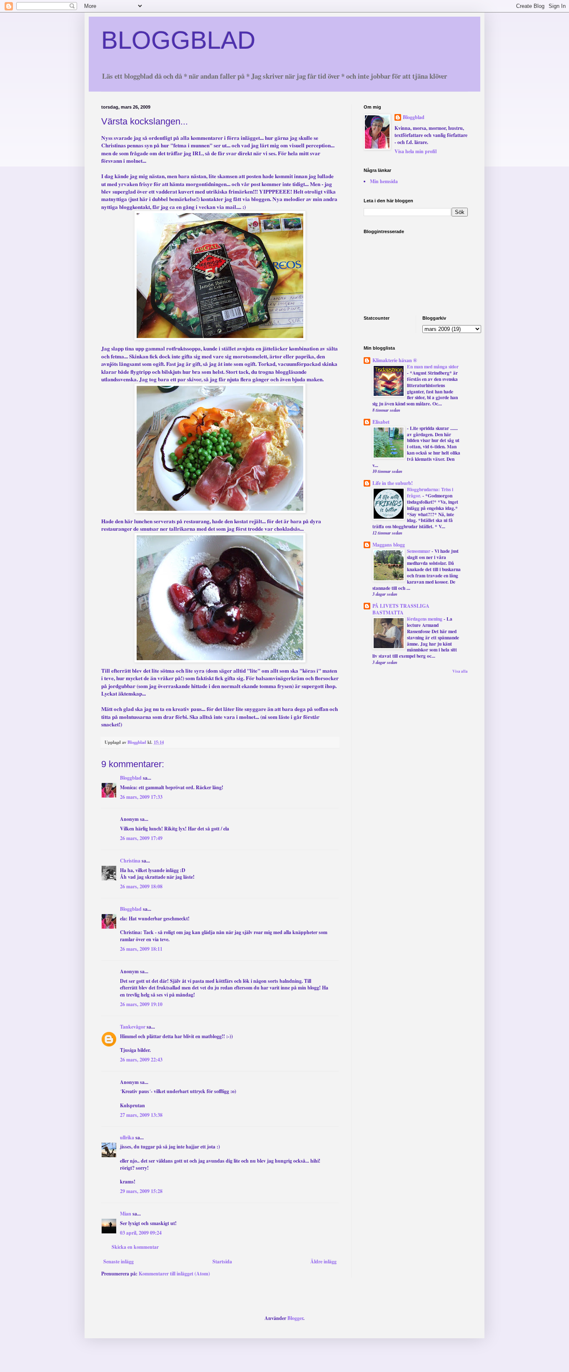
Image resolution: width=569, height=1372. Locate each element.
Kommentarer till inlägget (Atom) (174, 1273)
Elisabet (380, 421)
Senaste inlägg (118, 1261)
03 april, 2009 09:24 (141, 1232)
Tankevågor (132, 1026)
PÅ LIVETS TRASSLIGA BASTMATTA (400, 609)
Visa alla (460, 671)
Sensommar (419, 550)
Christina (130, 860)
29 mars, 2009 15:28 (141, 1191)
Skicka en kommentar (135, 1246)
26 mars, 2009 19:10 (141, 1004)
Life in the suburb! (392, 483)
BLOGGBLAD (178, 40)
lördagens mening (425, 618)
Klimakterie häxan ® (394, 360)
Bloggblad (131, 777)
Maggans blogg (388, 544)
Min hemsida (384, 181)
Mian (125, 1213)
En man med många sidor (433, 366)
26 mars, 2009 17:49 (141, 838)
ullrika (127, 1137)
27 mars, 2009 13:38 (141, 1114)
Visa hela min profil (415, 151)
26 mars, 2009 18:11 (141, 948)
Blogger (295, 1318)
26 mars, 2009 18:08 (141, 886)
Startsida (222, 1261)
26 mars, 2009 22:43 (141, 1059)
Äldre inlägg (323, 1261)
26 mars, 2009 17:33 (141, 796)
